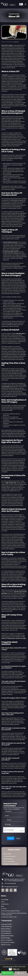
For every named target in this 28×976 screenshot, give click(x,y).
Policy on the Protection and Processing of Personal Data (13, 914)
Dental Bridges (5, 938)
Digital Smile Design (7, 935)
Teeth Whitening (6, 926)
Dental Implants (6, 931)
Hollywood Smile (6, 924)
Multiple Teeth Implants (11, 864)
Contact (3, 908)
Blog (2, 906)
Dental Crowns (5, 945)
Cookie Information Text (9, 917)
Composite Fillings (9, 856)
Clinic (3, 902)
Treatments (9, 42)
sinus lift (3, 66)
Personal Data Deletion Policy (10, 911)
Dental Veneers (6, 929)
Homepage (4, 899)
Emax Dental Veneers (8, 942)
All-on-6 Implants (9, 861)
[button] (10, 838)
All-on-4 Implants (6, 940)
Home (3, 42)
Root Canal (7, 854)
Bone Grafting (8, 859)
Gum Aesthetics (6, 933)
